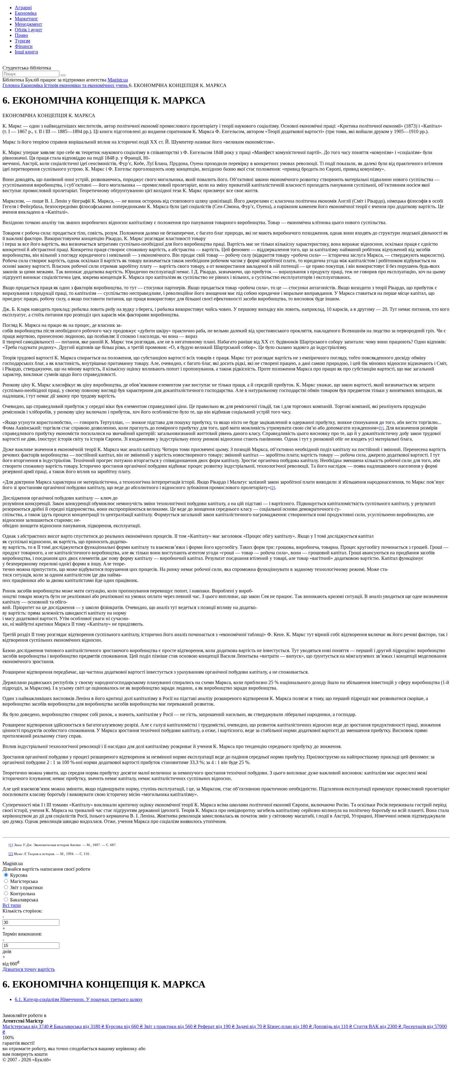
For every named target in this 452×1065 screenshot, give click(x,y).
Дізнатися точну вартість (28, 969)
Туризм (22, 40)
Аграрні (23, 7)
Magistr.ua (118, 79)
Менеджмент (28, 24)
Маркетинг (26, 18)
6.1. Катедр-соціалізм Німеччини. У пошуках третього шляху (79, 999)
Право (21, 35)
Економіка (26, 13)
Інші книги (26, 51)
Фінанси (24, 46)
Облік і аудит (28, 29)
